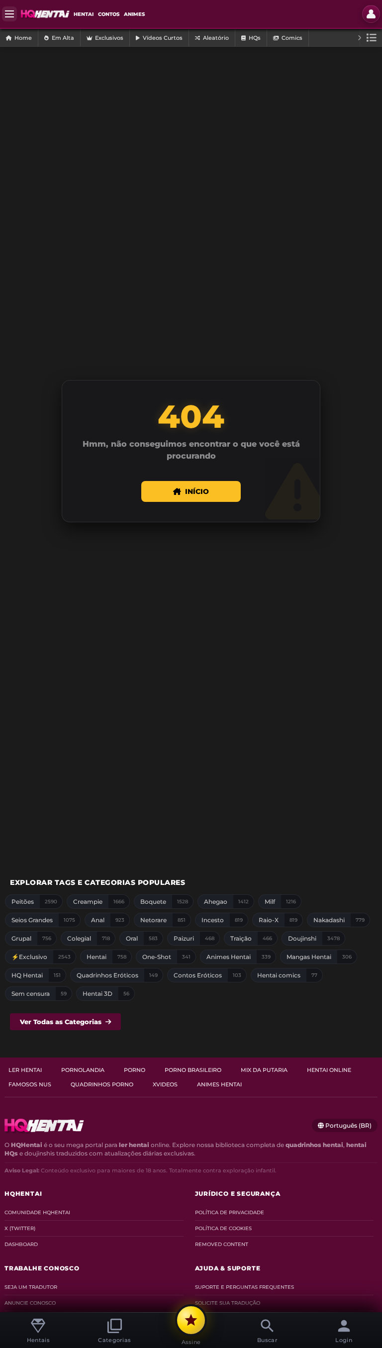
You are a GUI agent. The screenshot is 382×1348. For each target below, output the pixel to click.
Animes (134, 14)
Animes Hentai (219, 1084)
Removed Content (221, 1244)
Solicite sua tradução (227, 1303)
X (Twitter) (19, 1228)
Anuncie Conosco (30, 1303)
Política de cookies (223, 1228)
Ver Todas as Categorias (60, 1022)
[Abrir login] (371, 14)
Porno (134, 1069)
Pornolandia (82, 1069)
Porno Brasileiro (193, 1069)
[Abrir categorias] (371, 37)
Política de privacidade (229, 1212)
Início (197, 491)
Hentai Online (329, 1069)
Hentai (84, 14)
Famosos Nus (29, 1084)
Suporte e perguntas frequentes (244, 1287)
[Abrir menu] (9, 13)
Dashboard (21, 1244)
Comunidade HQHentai (37, 1212)
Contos (108, 14)
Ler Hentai (25, 1069)
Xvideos (165, 1084)
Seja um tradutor (30, 1287)
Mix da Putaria (264, 1069)
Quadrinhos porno (102, 1084)
